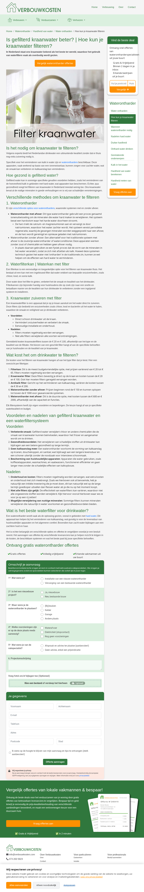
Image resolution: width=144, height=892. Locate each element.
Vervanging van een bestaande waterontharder (68, 583)
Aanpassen (69, 885)
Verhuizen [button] (77, 20)
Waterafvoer (51, 628)
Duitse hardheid (119, 142)
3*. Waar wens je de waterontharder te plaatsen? (22, 607)
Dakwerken (78, 858)
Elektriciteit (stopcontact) (57, 632)
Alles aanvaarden (19, 885)
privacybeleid (84, 776)
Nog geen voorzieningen (57, 636)
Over (121, 7)
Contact (132, 7)
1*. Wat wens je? (16, 578)
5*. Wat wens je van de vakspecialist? (19, 647)
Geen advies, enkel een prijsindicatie (62, 650)
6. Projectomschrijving (19, 658)
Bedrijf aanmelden (114, 858)
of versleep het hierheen (46, 683)
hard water (91, 516)
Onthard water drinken (122, 149)
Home (95, 7)
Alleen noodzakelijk (46, 885)
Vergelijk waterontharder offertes (55, 63)
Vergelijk (121, 89)
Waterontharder (22, 31)
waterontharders (70, 162)
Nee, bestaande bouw (55, 596)
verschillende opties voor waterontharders (34, 208)
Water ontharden (64, 31)
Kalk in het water (119, 165)
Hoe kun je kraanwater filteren (90, 31)
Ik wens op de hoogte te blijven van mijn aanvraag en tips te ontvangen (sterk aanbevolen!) (50, 753)
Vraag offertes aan (123, 192)
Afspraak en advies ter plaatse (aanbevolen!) (67, 645)
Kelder (48, 610)
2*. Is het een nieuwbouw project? (21, 593)
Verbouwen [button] (18, 20)
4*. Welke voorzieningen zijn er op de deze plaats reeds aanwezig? (22, 630)
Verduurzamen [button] (48, 20)
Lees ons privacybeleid (91, 876)
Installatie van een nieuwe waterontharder (65, 578)
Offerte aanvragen (55, 762)
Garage (48, 614)
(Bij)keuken (50, 606)
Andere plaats (51, 618)
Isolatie (76, 861)
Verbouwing (108, 7)
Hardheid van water (43, 31)
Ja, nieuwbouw (52, 592)
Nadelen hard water (121, 136)
